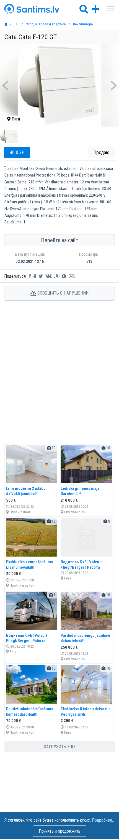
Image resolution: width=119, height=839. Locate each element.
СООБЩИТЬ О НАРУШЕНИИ (62, 293)
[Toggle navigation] (109, 9)
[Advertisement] (59, 377)
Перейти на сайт (59, 240)
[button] (5, 85)
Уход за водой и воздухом (45, 24)
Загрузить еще (60, 746)
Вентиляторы (83, 24)
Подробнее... (103, 820)
